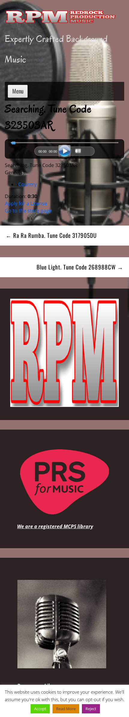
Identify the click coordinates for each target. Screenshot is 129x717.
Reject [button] (91, 708)
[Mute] (78, 151)
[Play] (64, 151)
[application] (64, 153)
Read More (66, 708)
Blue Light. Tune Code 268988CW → (80, 267)
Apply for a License (26, 203)
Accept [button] (40, 708)
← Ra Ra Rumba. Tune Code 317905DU (51, 235)
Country (27, 184)
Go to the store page (28, 210)
